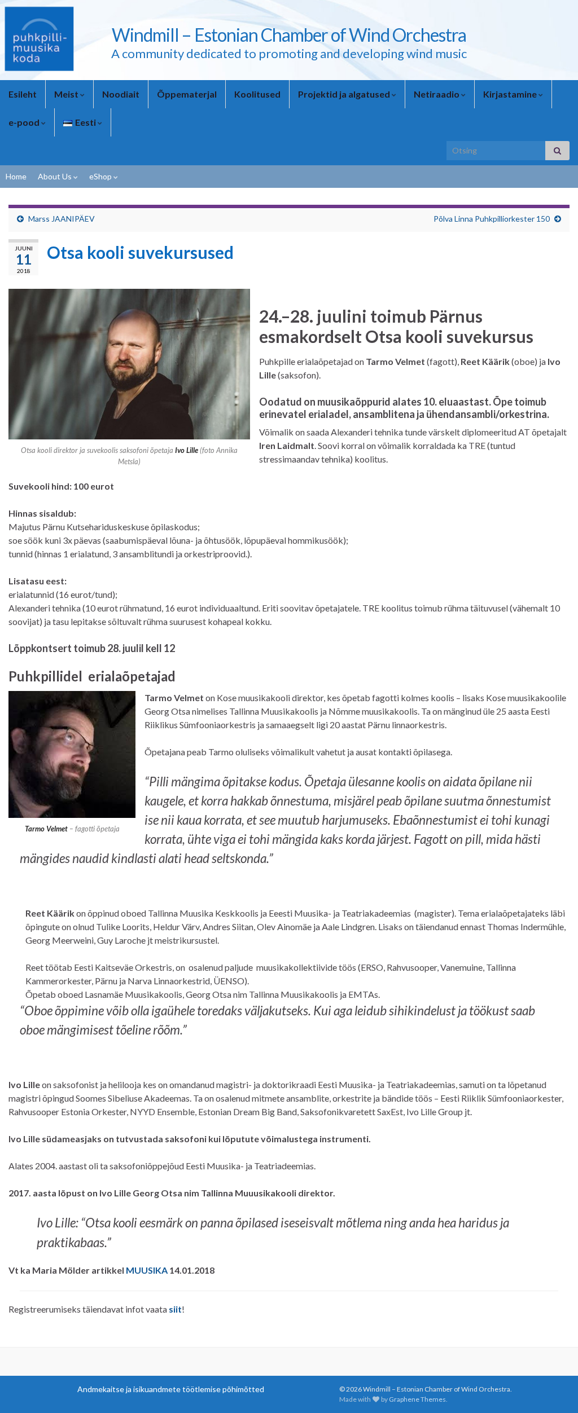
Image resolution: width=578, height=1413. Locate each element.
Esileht (22, 94)
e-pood (24, 122)
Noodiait (120, 94)
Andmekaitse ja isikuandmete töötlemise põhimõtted (170, 1389)
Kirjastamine (510, 94)
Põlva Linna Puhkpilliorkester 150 (492, 218)
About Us (55, 176)
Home (16, 176)
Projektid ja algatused (345, 94)
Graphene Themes (417, 1399)
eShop (101, 176)
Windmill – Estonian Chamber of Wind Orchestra (289, 35)
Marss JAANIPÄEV (61, 218)
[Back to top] (552, 1388)
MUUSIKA (147, 1270)
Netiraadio (437, 94)
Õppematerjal (187, 94)
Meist (67, 94)
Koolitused (257, 94)
